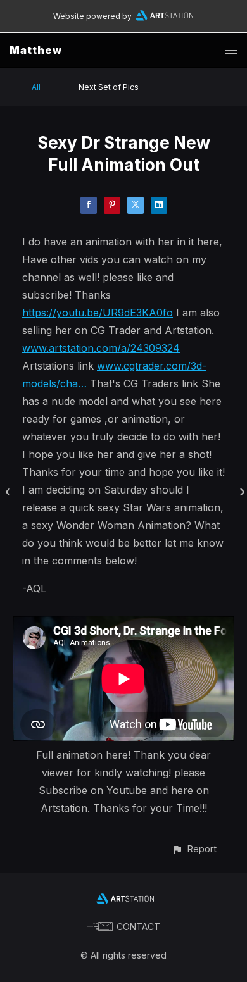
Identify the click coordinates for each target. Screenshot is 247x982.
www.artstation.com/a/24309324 (101, 348)
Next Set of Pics (109, 87)
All (36, 87)
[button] (194, 849)
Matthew (36, 50)
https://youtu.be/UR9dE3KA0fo (97, 312)
